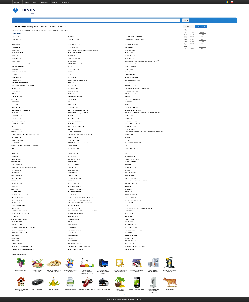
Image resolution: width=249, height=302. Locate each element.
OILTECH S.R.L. (15, 208)
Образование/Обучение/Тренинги (136, 271)
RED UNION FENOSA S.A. (75, 230)
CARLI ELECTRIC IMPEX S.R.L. (133, 143)
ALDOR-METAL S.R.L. (131, 69)
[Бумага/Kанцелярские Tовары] (70, 263)
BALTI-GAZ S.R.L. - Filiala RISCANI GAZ (135, 246)
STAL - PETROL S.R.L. (131, 178)
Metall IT (127, 83)
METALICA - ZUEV (73, 88)
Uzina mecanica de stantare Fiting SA (135, 39)
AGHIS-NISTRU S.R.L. (131, 94)
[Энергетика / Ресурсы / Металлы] (169, 263)
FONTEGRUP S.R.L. (16, 200)
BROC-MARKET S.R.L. (131, 173)
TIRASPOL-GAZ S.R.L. (131, 241)
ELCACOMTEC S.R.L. (74, 156)
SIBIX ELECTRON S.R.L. (131, 235)
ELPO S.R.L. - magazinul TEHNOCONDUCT (23, 227)
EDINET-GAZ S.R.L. (16, 156)
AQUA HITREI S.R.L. (16, 222)
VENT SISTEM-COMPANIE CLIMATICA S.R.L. (23, 85)
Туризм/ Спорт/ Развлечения (120, 289)
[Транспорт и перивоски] (103, 282)
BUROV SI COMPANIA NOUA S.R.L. (77, 80)
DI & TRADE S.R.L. (16, 107)
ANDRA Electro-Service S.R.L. (19, 72)
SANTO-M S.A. (15, 235)
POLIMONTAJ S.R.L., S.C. (132, 159)
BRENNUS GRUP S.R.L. (131, 194)
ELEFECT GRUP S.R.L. (131, 197)
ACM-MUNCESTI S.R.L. (131, 91)
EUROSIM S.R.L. (72, 227)
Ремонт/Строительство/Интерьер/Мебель (120, 271)
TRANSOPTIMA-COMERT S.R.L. (76, 126)
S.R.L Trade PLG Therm (131, 44)
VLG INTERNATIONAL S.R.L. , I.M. (20, 213)
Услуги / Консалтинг (70, 289)
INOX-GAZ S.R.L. (129, 249)
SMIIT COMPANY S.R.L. (74, 44)
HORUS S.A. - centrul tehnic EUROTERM (79, 200)
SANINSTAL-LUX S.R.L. (131, 55)
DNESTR (127, 153)
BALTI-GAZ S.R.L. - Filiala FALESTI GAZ (21, 246)
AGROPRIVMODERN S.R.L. (75, 96)
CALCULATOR (201, 26)
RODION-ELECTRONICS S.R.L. (133, 230)
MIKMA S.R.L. (71, 55)
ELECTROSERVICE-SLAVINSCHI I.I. (78, 110)
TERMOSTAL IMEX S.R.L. (18, 123)
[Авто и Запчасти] (37, 282)
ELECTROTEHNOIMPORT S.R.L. (20, 83)
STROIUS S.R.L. (15, 241)
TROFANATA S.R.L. (130, 129)
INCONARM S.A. (15, 203)
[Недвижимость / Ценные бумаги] (20, 282)
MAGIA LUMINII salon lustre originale (78, 64)
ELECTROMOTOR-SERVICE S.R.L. (20, 110)
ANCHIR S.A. (128, 216)
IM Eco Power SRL (73, 47)
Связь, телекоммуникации (136, 289)
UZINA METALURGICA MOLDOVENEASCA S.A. (80, 134)
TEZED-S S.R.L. (72, 123)
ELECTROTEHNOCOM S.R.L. (133, 110)
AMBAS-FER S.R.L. (16, 216)
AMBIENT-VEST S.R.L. (17, 183)
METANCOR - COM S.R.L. (75, 178)
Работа (54, 2)
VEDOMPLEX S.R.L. (130, 137)
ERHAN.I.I (71, 83)
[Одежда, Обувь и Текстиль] (87, 282)
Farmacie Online (124, 294)
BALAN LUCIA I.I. (72, 167)
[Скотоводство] (169, 282)
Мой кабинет (65, 2)
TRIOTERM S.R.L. (73, 129)
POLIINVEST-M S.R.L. (131, 74)
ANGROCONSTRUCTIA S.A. (19, 219)
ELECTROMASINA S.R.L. (131, 107)
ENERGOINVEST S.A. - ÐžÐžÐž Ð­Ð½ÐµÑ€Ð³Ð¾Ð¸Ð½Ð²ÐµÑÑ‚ (142, 61)
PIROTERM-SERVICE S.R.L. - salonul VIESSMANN (138, 208)
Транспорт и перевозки (103, 289)
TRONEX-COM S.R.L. (17, 132)
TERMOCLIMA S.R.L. (73, 118)
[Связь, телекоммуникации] (136, 282)
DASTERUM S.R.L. (73, 153)
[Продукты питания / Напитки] (37, 263)
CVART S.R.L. (15, 153)
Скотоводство (169, 289)
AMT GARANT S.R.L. (73, 183)
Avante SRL (14, 42)
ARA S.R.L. (14, 99)
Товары (26, 2)
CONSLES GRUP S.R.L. (74, 151)
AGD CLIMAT (71, 94)
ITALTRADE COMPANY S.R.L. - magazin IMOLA (80, 203)
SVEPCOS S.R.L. (72, 241)
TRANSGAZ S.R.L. (73, 91)
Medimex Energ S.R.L (131, 64)
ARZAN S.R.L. (15, 186)
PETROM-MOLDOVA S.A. (18, 230)
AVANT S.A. (14, 189)
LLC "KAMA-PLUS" (16, 39)
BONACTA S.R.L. (15, 173)
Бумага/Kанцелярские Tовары (70, 271)
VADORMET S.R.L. (130, 50)
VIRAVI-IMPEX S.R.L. (17, 140)
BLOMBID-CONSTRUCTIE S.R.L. (20, 194)
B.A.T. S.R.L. (128, 189)
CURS (187, 26)
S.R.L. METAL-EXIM (73, 39)
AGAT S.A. (14, 94)
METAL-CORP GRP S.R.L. (18, 205)
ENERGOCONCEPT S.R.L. (75, 53)
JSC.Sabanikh (129, 47)
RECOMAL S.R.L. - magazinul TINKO (78, 113)
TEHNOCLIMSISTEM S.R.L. (132, 66)
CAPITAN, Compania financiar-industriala (79, 143)
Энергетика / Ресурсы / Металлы (169, 271)
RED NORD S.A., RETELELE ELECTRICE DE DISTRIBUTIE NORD (142, 113)
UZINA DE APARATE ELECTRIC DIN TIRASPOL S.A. (25, 134)
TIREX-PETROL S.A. (16, 243)
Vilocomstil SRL (72, 77)
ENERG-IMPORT (16, 47)
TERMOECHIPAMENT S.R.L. (19, 121)
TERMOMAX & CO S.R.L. (75, 121)
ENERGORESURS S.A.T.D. (75, 249)
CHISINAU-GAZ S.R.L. (74, 148)
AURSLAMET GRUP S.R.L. (75, 186)
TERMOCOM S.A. (129, 118)
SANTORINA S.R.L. (73, 235)
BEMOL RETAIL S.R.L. (131, 224)
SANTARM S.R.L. (129, 232)
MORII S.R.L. (128, 205)
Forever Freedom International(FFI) (20, 64)
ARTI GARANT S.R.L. (130, 162)
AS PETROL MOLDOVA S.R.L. (133, 99)
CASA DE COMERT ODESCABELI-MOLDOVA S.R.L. (25, 145)
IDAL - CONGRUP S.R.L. (131, 227)
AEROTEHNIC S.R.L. (73, 69)
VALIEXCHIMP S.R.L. (73, 137)
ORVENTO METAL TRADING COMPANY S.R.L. (137, 88)
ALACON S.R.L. (129, 213)
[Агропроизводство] (20, 263)
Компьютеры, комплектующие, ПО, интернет (103, 272)
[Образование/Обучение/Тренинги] (136, 263)
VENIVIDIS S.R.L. (129, 58)
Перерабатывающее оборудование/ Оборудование (153, 290)
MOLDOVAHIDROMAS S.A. (75, 205)
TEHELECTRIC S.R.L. (131, 115)
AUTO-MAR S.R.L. (130, 186)
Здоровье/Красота (54, 289)
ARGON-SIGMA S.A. (130, 222)
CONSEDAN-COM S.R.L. (18, 151)
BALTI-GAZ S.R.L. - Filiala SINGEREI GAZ (22, 249)
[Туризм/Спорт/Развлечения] (120, 282)
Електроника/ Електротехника (153, 271)
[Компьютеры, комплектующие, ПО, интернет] (103, 263)
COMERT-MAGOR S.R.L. (131, 148)
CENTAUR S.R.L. (72, 145)
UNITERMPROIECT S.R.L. (75, 132)
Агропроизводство (20, 270)
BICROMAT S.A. (72, 72)
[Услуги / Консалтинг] (70, 282)
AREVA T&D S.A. (72, 99)
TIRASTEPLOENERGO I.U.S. (132, 123)
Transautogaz (15, 36)
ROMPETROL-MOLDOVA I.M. (19, 211)
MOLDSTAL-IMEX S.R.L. (17, 66)
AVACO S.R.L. (128, 102)
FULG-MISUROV (129, 53)
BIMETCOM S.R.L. (16, 170)
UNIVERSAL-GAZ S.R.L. (74, 58)
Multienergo (71, 36)
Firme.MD (17, 2)
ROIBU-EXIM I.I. (15, 91)
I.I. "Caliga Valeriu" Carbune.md (133, 36)
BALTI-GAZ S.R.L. (16, 80)
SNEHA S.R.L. (72, 238)
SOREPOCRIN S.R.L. (17, 115)
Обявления (44, 2)
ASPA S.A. (127, 140)
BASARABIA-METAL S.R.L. (75, 192)
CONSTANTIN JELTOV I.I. (132, 151)
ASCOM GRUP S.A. (16, 102)
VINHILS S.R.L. (15, 69)
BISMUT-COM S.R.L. (130, 192)
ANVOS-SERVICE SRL (17, 53)
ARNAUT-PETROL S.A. (131, 183)
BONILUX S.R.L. (129, 72)
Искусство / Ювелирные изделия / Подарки (54, 271)
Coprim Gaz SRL (15, 61)
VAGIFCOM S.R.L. (130, 134)
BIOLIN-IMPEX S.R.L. (73, 170)
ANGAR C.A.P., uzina (73, 164)
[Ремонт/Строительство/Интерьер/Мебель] (120, 263)
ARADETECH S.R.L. (73, 140)
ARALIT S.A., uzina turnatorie (76, 222)
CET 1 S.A (127, 145)
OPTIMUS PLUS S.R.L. (74, 208)
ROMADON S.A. (15, 44)
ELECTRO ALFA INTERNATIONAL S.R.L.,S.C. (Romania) (83, 50)
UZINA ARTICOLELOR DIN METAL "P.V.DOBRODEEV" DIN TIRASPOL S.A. (144, 132)
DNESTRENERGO (16, 159)
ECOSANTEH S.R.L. (73, 107)
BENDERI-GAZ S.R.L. (130, 156)
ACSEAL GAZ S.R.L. (16, 164)
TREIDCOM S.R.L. (16, 129)
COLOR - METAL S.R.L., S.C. (19, 197)
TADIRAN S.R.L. (72, 115)
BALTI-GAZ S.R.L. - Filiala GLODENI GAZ (79, 246)
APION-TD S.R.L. (72, 162)
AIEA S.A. (127, 96)
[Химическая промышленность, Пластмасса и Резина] (87, 263)
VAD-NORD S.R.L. (16, 162)
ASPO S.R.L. (71, 102)
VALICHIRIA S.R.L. (16, 137)
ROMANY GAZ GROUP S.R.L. (19, 232)
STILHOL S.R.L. (129, 238)
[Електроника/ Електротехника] (153, 263)
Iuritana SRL (14, 55)
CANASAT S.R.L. (15, 143)
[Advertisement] (199, 10)
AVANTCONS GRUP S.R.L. (75, 189)
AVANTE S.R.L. (15, 104)
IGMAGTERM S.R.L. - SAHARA (133, 200)
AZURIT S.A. (128, 104)
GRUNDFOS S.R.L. (130, 175)
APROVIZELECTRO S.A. (131, 77)
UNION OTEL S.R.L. (130, 211)
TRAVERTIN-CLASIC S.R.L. (132, 126)
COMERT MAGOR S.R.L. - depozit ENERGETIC (80, 197)
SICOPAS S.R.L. (72, 66)
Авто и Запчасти (37, 289)
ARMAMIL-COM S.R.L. (17, 224)
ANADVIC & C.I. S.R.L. (131, 85)
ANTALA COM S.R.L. (73, 219)
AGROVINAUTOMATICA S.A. (75, 213)
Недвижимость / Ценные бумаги (21, 289)
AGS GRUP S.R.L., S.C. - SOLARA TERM (136, 181)
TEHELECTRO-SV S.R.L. (18, 118)
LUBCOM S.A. (15, 50)
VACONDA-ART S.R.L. (74, 159)
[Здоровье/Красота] (54, 282)
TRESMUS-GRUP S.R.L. (74, 243)
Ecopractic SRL (72, 61)
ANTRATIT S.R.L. (129, 219)
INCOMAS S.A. (15, 113)
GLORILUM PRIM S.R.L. (131, 42)
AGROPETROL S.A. (16, 96)
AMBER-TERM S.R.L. (74, 216)
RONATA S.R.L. (72, 232)
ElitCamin (14, 74)
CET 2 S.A (14, 148)
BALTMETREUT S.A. (16, 192)
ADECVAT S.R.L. (72, 85)
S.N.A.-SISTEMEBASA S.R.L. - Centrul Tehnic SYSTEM (82, 211)
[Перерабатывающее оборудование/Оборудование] (153, 282)
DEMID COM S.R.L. (73, 175)
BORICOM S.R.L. (72, 173)
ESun (69, 74)
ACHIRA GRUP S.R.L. (74, 181)
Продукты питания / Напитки (37, 271)
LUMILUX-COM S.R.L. (131, 203)
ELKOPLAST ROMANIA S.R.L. (76, 42)
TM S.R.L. (14, 126)
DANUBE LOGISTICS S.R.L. (132, 80)
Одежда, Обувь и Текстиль (87, 289)
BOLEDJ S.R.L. (72, 194)
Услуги (35, 2)
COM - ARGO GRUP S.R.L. (18, 175)
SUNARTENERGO (16, 58)
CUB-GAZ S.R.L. (15, 88)
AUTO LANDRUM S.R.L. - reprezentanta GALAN (24, 167)
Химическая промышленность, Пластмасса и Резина (87, 272)
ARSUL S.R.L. (128, 164)
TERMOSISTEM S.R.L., (131, 121)
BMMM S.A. (128, 170)
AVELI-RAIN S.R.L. (73, 224)
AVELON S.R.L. (72, 104)
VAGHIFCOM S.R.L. (16, 181)
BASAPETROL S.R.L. (130, 167)
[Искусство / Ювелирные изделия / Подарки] (54, 263)
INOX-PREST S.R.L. (16, 178)
